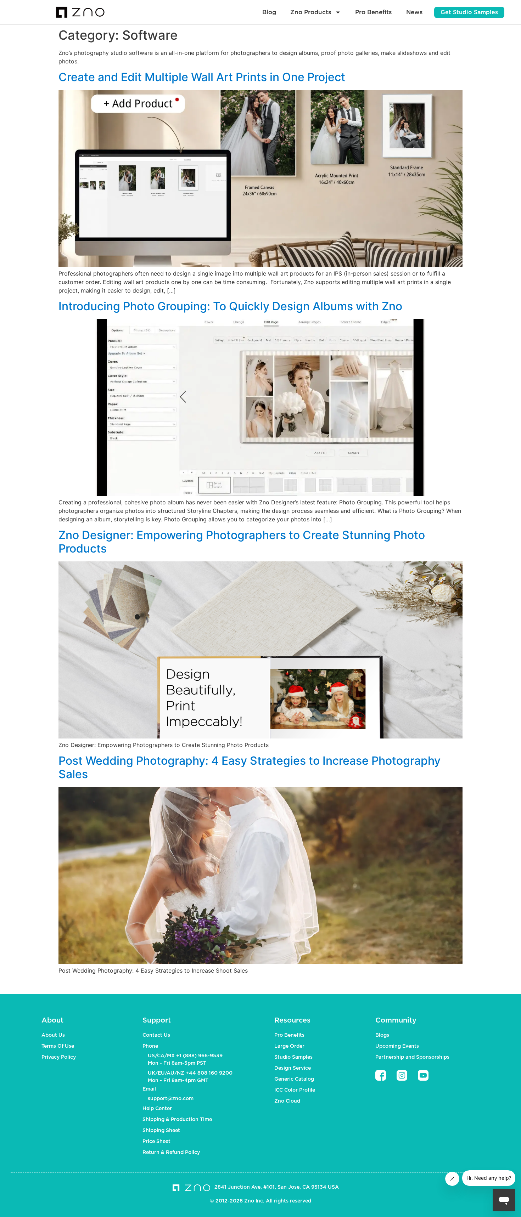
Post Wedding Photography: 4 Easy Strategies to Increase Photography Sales (249, 767)
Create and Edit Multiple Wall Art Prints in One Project (201, 77)
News (414, 12)
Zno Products (310, 12)
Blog (269, 12)
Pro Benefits (373, 12)
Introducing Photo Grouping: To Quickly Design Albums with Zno (230, 306)
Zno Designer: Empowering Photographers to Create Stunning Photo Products (241, 541)
